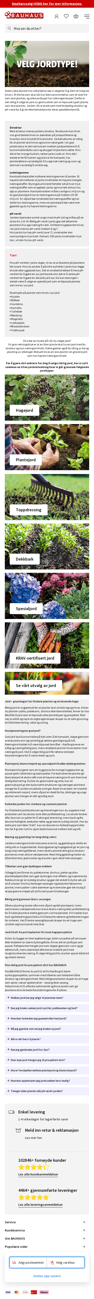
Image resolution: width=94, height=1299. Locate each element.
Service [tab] (10, 1222)
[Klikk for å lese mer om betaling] (27, 1292)
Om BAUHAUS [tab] (15, 1238)
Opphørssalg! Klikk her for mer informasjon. (47, 3)
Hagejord (24, 410)
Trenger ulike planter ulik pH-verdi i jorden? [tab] (37, 1091)
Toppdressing (28, 509)
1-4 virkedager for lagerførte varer (43, 1119)
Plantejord (26, 459)
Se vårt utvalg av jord (36, 685)
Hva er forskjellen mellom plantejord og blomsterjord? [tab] (44, 1070)
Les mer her (33, 1138)
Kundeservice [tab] (15, 1230)
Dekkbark (25, 559)
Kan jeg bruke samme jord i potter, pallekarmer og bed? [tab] (44, 1008)
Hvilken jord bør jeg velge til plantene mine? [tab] (37, 997)
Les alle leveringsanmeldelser (40, 1204)
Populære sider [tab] (16, 1246)
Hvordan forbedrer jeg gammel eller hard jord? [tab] (39, 1018)
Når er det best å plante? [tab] (26, 1039)
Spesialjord (26, 608)
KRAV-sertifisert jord (35, 658)
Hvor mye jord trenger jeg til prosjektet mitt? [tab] (38, 1060)
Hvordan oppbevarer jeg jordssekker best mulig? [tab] (40, 1080)
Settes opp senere (47, 1276)
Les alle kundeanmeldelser (38, 1174)
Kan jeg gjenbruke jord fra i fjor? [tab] (30, 1049)
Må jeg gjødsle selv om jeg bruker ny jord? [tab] (36, 1028)
